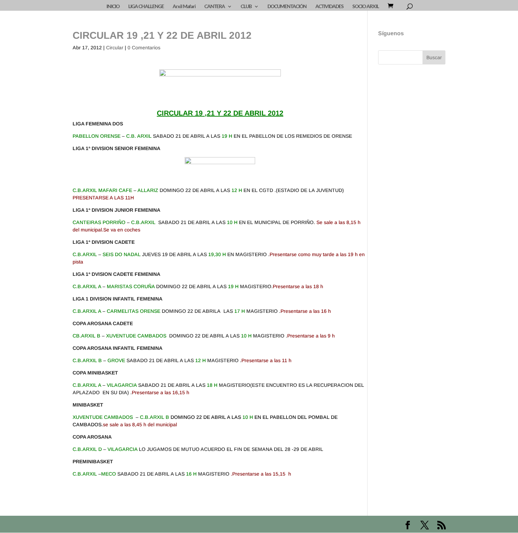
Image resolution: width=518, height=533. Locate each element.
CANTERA (214, 6)
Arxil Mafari (184, 6)
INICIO (112, 6)
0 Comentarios (144, 47)
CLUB (246, 6)
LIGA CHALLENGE (146, 6)
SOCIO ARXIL (365, 6)
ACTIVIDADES (329, 6)
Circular (114, 47)
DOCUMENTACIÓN (287, 6)
